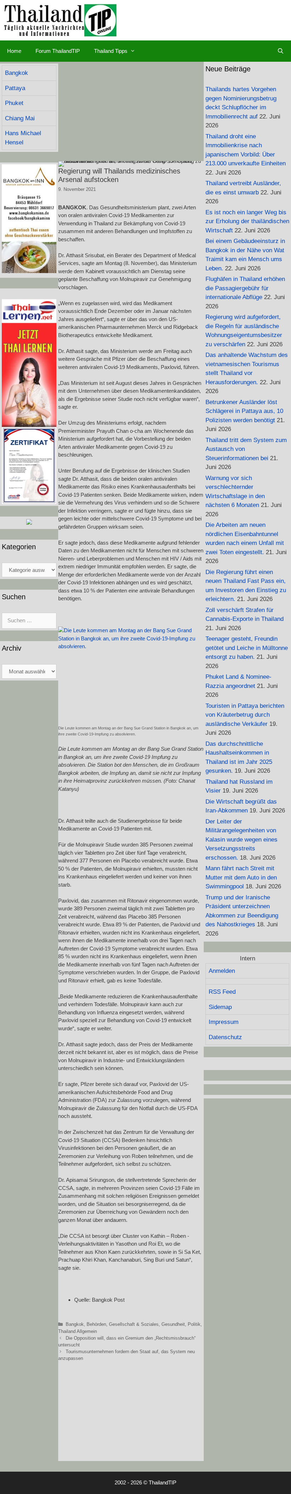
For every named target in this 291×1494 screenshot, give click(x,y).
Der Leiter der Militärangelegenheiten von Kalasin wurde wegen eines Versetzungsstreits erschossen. (241, 839)
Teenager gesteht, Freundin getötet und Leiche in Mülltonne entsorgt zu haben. (246, 647)
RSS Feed (222, 991)
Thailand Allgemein (77, 1331)
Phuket (14, 103)
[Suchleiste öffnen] (280, 51)
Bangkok (75, 1324)
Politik (194, 1324)
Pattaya (15, 88)
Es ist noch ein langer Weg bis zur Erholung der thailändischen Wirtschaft (247, 221)
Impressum (223, 1022)
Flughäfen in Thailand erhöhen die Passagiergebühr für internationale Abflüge (245, 288)
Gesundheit (173, 1324)
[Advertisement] (131, 111)
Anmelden (222, 970)
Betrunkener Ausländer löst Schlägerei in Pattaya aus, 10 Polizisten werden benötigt (244, 411)
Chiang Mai (20, 118)
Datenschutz (225, 1037)
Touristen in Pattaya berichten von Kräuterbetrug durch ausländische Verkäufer (244, 714)
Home (14, 51)
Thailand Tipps (110, 51)
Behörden (96, 1324)
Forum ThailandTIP (57, 51)
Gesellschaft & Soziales (134, 1324)
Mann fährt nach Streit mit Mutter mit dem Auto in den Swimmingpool (241, 877)
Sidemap (220, 1007)
